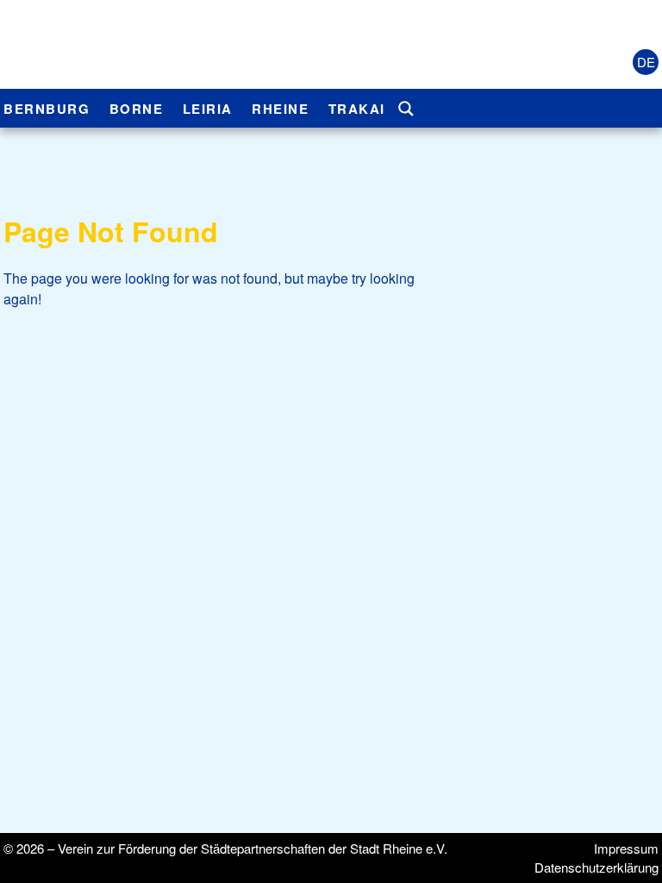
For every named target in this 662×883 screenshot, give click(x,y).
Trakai (356, 108)
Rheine (280, 108)
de (646, 62)
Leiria (208, 108)
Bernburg (46, 108)
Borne (136, 108)
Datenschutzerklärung (596, 867)
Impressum (626, 848)
